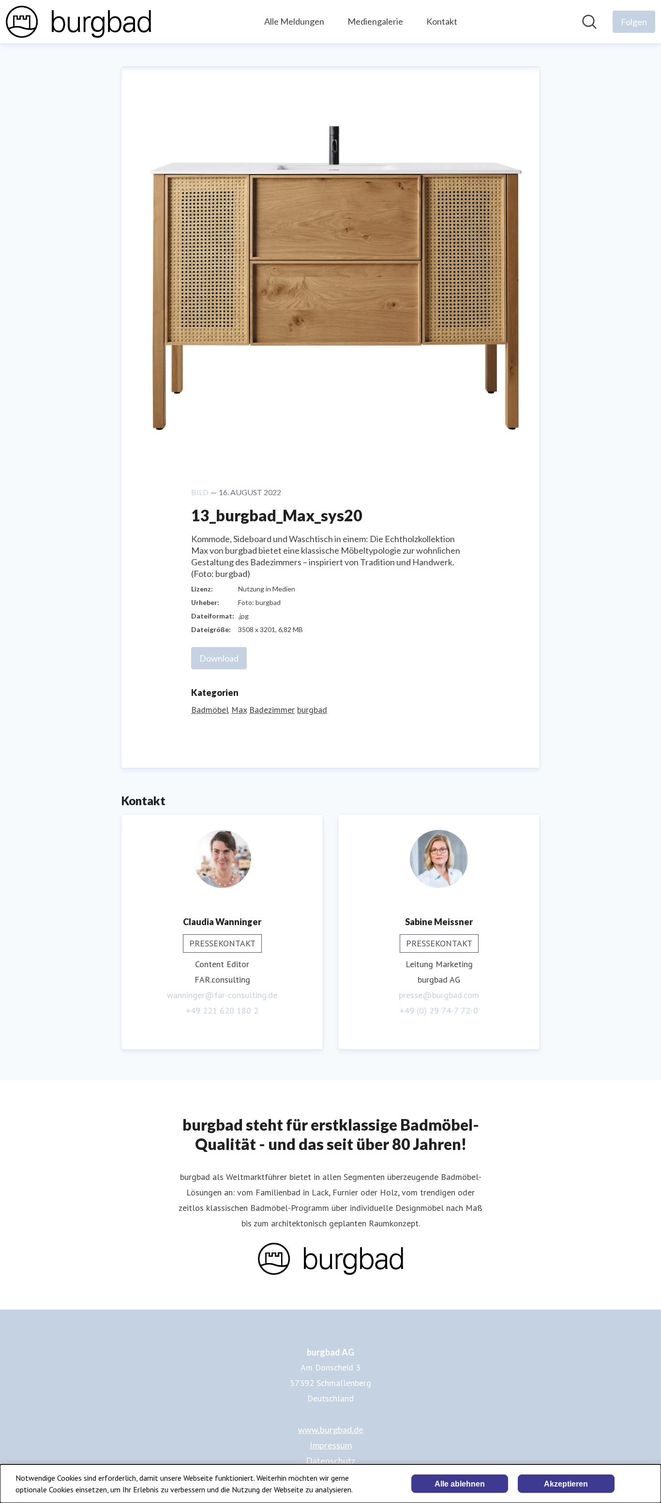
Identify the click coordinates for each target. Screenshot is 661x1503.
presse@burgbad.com (439, 995)
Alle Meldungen (294, 21)
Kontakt (441, 21)
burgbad (312, 709)
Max (239, 709)
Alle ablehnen (460, 1484)
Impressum (331, 1445)
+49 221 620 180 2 (222, 1010)
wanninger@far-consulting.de (222, 995)
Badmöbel (210, 709)
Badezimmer (272, 709)
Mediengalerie (375, 21)
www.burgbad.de (330, 1429)
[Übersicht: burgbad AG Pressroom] (78, 22)
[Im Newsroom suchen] (589, 21)
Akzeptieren (566, 1484)
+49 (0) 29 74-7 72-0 (439, 1010)
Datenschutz (330, 1460)
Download (219, 658)
